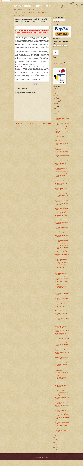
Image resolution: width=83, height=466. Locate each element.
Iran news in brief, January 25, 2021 (61, 218)
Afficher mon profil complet (58, 63)
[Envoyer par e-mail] (33, 84)
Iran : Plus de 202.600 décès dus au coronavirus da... (61, 365)
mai (56, 110)
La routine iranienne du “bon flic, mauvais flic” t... (60, 334)
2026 (55, 88)
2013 (55, 447)
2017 (55, 440)
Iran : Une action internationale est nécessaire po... (61, 260)
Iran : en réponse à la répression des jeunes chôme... (61, 403)
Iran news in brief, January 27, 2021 (61, 193)
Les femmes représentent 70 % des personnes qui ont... (61, 282)
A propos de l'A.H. (32, 12)
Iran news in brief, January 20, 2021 (61, 306)
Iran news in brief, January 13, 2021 (61, 433)
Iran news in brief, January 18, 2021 (61, 342)
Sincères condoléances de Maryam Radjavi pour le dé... (61, 220)
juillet (56, 106)
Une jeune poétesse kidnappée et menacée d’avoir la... (61, 322)
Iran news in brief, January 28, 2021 (61, 173)
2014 (55, 445)
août (56, 105)
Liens (39, 12)
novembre (57, 100)
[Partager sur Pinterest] (37, 84)
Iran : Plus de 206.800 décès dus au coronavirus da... (61, 213)
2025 (55, 90)
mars (56, 113)
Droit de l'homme (23, 12)
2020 (55, 435)
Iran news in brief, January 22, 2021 (61, 267)
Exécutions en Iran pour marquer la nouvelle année (61, 431)
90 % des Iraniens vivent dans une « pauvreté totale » (61, 159)
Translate (57, 21)
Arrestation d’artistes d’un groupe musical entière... (61, 284)
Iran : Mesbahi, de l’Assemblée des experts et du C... (61, 314)
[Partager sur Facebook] (36, 84)
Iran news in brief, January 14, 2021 (61, 413)
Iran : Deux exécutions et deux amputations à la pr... (60, 378)
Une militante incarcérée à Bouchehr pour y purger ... (61, 263)
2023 (55, 93)
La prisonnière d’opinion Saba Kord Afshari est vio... (61, 189)
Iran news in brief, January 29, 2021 (61, 151)
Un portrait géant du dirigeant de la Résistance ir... (61, 274)
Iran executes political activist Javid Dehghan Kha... (61, 161)
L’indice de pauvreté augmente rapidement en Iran (60, 367)
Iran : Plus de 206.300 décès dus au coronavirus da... (61, 223)
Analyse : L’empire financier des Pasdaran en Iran (60, 225)
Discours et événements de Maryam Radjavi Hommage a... (61, 358)
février (56, 115)
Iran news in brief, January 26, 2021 (61, 211)
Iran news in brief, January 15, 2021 (61, 390)
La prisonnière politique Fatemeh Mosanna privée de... (60, 231)
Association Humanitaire (32, 5)
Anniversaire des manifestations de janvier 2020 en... (61, 400)
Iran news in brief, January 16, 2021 (61, 362)
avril (56, 111)
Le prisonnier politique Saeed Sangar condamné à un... (61, 289)
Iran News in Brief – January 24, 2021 (61, 245)
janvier (56, 116)
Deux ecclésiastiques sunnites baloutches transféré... (60, 327)
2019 (55, 437)
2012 (55, 449)
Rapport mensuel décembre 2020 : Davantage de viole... (61, 420)
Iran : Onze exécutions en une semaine (62, 338)
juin (56, 108)
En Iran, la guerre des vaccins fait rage (62, 271)
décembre (57, 98)
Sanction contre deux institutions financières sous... (61, 370)
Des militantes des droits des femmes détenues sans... (61, 149)
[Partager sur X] (35, 84)
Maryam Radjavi (18, 30)
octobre (56, 101)
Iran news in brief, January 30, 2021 (61, 136)
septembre (57, 103)
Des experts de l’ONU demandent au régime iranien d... (61, 204)
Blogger (46, 457)
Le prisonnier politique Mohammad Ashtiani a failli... (61, 166)
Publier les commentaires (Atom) (24, 125)
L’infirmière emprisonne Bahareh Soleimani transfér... (60, 380)
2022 (55, 95)
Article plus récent (18, 123)
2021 (55, 97)
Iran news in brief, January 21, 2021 (61, 291)
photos (43, 12)
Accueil (16, 12)
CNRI (21, 68)
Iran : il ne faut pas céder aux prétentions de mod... (60, 257)
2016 (55, 442)
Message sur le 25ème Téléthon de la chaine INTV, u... (61, 411)
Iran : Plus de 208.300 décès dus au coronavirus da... (61, 153)
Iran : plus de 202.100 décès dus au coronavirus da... (61, 393)
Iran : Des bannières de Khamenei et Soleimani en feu (61, 178)
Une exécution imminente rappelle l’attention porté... (61, 355)
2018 (55, 439)
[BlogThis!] (34, 84)
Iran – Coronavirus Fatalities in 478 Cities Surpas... (61, 252)
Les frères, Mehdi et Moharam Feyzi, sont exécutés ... (61, 408)
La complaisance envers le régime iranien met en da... (61, 184)
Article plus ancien (46, 123)
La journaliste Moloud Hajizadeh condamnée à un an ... (60, 287)
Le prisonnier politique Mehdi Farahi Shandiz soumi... (61, 169)
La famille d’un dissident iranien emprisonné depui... (60, 386)
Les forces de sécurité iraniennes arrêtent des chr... (61, 216)
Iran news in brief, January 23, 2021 (61, 250)
